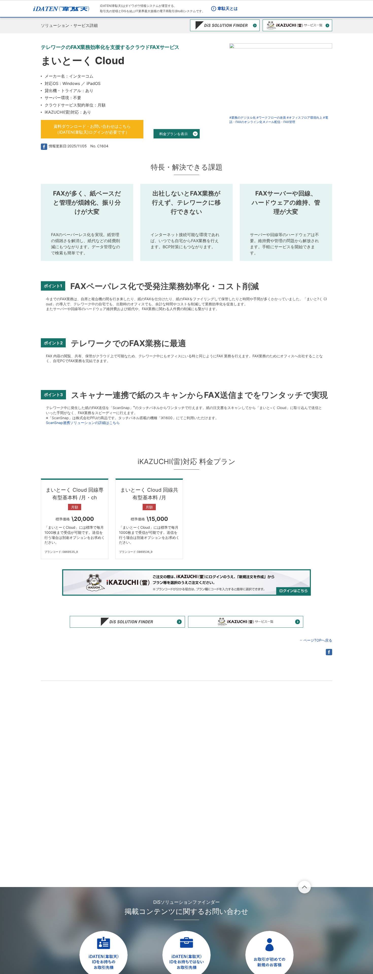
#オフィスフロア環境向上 (304, 117)
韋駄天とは (227, 8)
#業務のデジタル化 (242, 117)
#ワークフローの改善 (271, 117)
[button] (92, 129)
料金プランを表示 (173, 134)
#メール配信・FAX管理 (279, 122)
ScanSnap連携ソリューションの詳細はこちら (83, 422)
